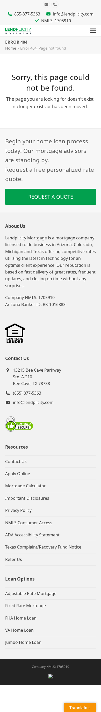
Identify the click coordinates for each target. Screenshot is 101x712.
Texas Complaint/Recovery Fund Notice (43, 547)
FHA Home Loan (21, 618)
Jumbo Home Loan (23, 642)
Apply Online (17, 473)
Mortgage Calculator (25, 486)
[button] (93, 31)
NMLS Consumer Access (28, 523)
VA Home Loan (19, 630)
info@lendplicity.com (73, 14)
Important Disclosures (27, 498)
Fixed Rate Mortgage (25, 605)
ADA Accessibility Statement (32, 535)
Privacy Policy (18, 510)
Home (10, 48)
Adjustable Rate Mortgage (30, 593)
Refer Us (13, 559)
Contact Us (16, 461)
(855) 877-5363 (27, 393)
